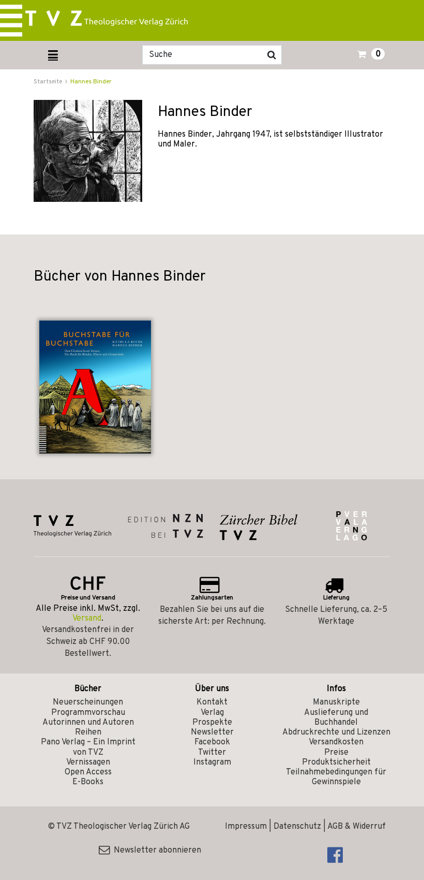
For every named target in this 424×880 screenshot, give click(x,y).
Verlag (212, 713)
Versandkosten (336, 742)
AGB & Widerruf (356, 827)
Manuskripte (336, 702)
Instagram (212, 762)
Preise (336, 752)
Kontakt (212, 702)
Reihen (88, 732)
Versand (86, 618)
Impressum (246, 827)
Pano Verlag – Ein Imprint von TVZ (88, 747)
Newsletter (212, 732)
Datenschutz (297, 827)
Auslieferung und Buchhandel (336, 718)
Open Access (88, 772)
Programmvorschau (88, 713)
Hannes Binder (91, 82)
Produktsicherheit (336, 762)
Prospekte (212, 722)
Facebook (212, 742)
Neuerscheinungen (88, 702)
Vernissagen (88, 762)
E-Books (87, 782)
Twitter (212, 752)
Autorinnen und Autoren (88, 722)
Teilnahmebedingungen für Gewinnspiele (336, 777)
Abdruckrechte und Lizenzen (336, 732)
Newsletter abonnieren (155, 850)
